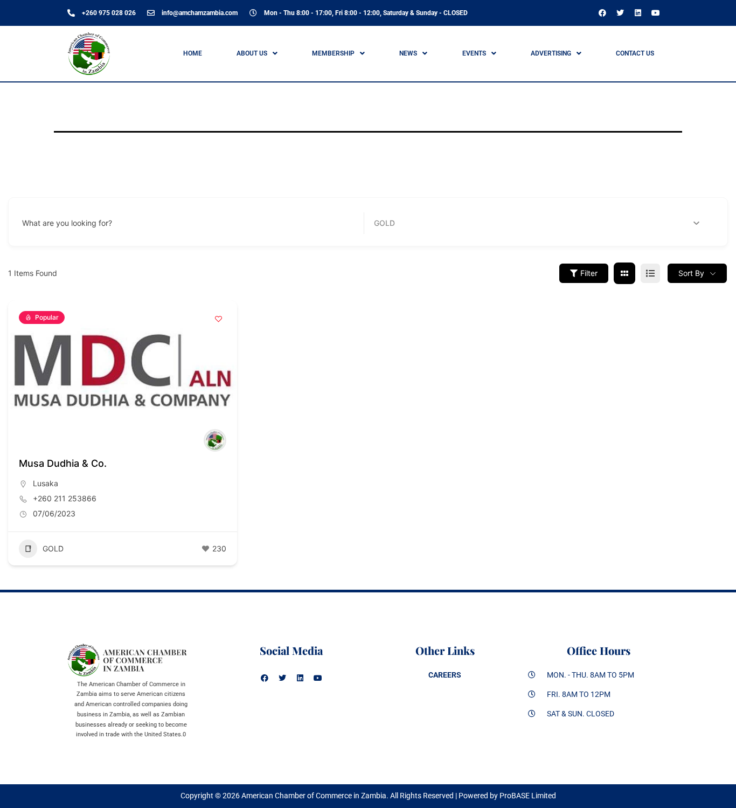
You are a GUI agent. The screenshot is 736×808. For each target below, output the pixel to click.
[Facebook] (602, 12)
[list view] (650, 273)
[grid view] (624, 273)
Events (474, 53)
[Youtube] (655, 12)
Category (390, 222)
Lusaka (45, 483)
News (408, 53)
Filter (589, 273)
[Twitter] (620, 12)
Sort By (691, 273)
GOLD (53, 548)
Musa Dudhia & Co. (63, 463)
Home (192, 53)
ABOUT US (252, 53)
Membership (333, 53)
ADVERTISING (551, 53)
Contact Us (635, 53)
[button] (257, 53)
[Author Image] (215, 440)
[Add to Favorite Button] (218, 319)
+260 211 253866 (64, 498)
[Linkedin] (637, 12)
